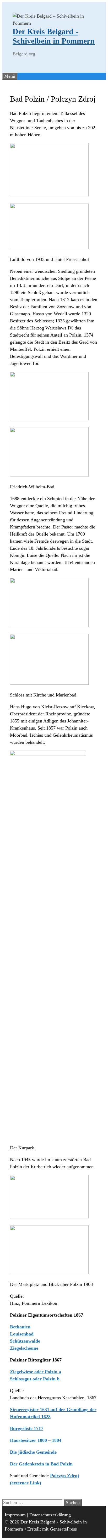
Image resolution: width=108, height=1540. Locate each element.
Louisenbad (22, 1334)
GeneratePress (63, 1529)
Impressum (15, 1514)
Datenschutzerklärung (50, 1514)
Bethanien (20, 1326)
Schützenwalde (25, 1341)
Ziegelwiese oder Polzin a (35, 1371)
